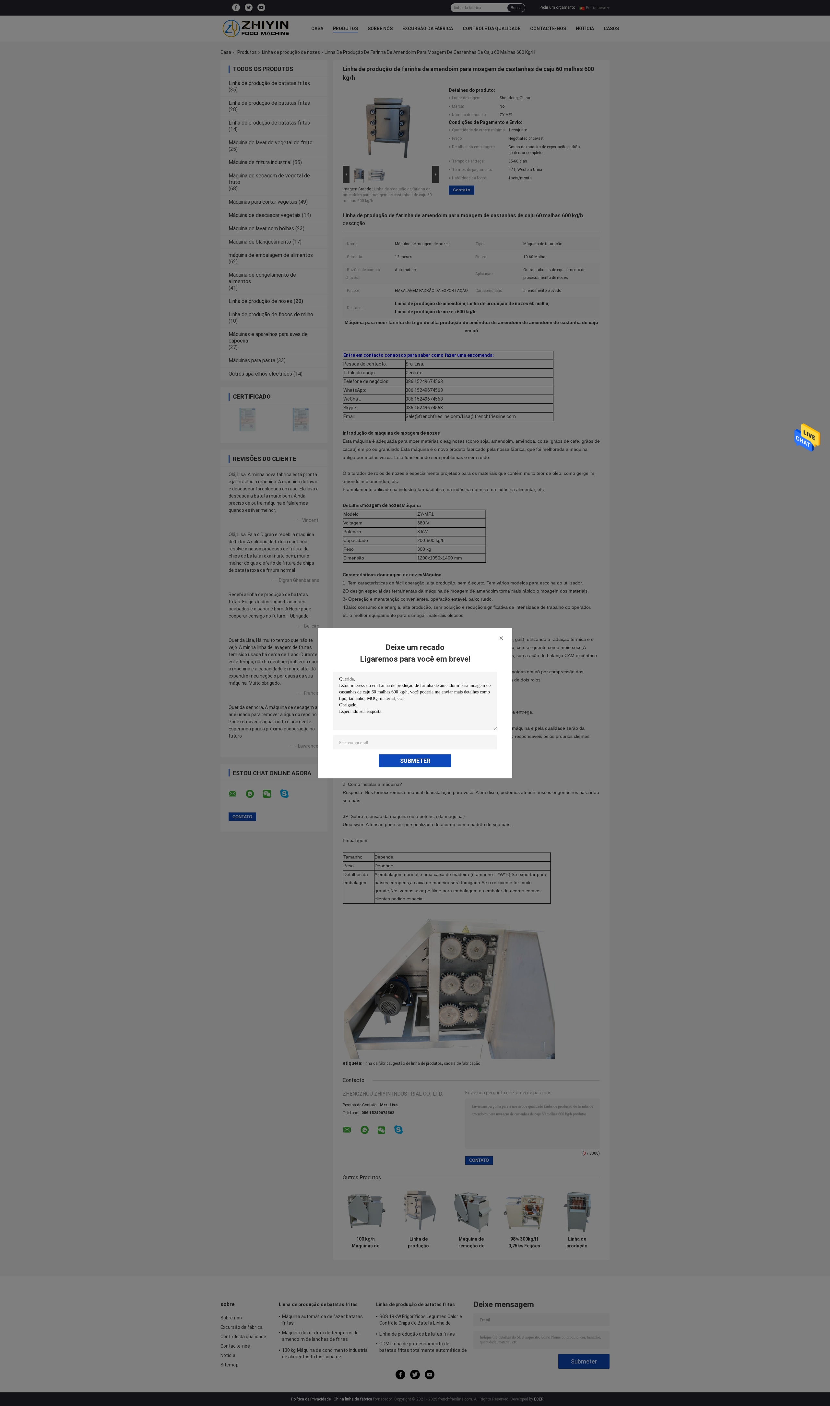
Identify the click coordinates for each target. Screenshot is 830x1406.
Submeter (415, 760)
